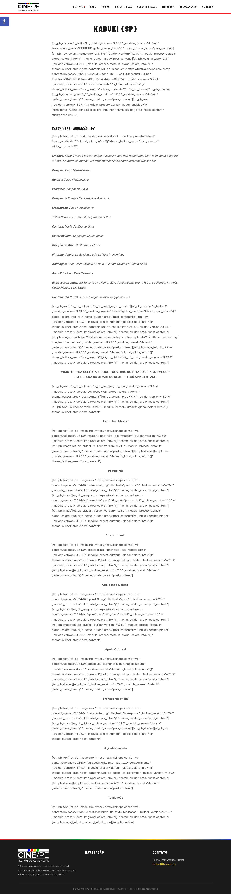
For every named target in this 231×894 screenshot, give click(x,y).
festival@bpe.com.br (164, 864)
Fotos (106, 6)
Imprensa (168, 6)
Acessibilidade (147, 6)
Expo (93, 6)
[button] (4, 21)
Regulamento (188, 6)
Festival (77, 6)
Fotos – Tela (123, 6)
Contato (207, 6)
